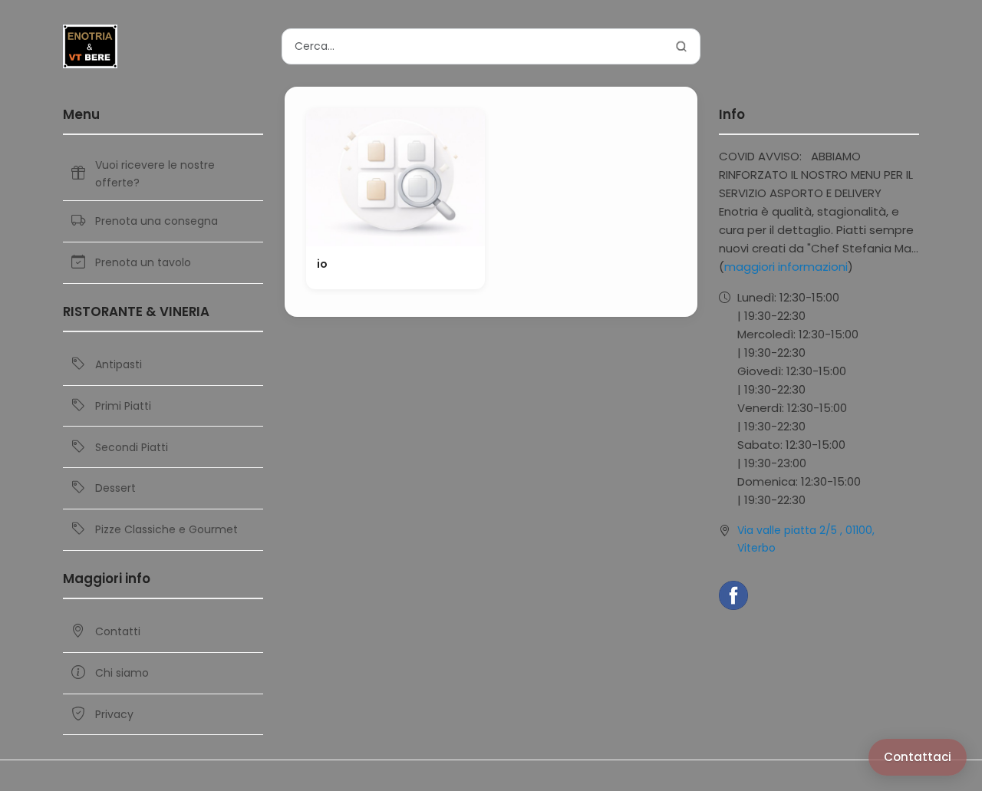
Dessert (115, 488)
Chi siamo (122, 673)
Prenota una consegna (156, 221)
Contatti (117, 631)
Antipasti (118, 364)
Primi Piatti (123, 406)
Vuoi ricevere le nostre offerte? (155, 173)
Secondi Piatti (131, 447)
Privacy (114, 714)
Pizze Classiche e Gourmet (166, 529)
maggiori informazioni (786, 267)
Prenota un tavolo (143, 262)
